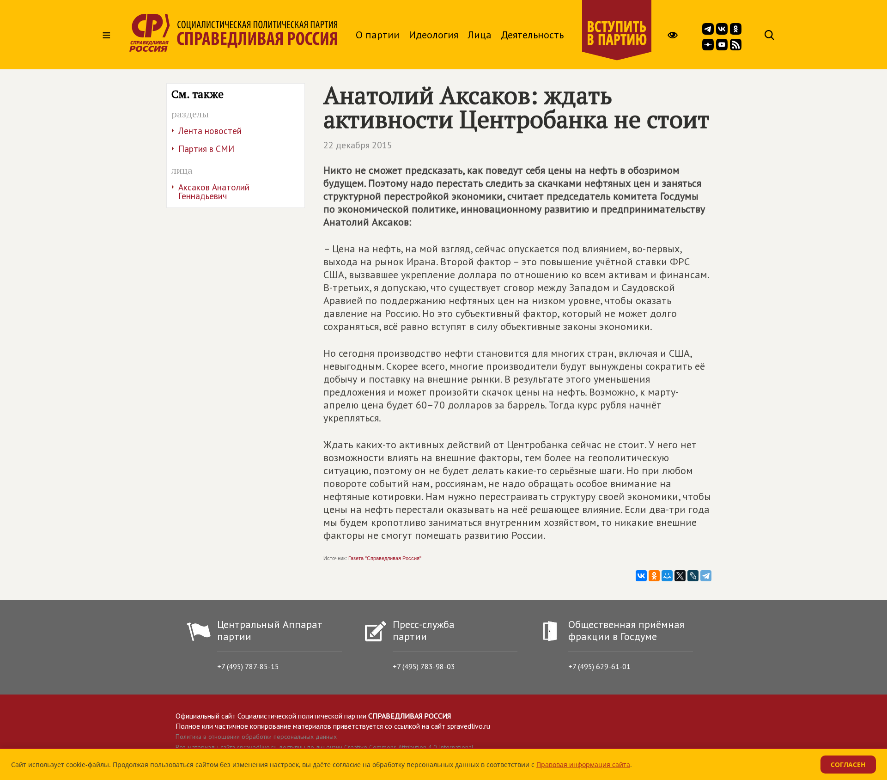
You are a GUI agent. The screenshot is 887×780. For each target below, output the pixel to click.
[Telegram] (705, 575)
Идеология (433, 34)
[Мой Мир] (667, 575)
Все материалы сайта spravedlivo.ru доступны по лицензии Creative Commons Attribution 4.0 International (325, 747)
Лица (480, 34)
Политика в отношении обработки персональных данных (256, 736)
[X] (680, 575)
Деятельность (532, 34)
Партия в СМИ (206, 148)
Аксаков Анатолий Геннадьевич (213, 191)
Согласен (848, 764)
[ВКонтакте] (641, 575)
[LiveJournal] (693, 575)
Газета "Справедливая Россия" (384, 558)
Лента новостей (210, 130)
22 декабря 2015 (357, 145)
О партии (378, 34)
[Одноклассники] (654, 575)
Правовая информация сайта (583, 764)
